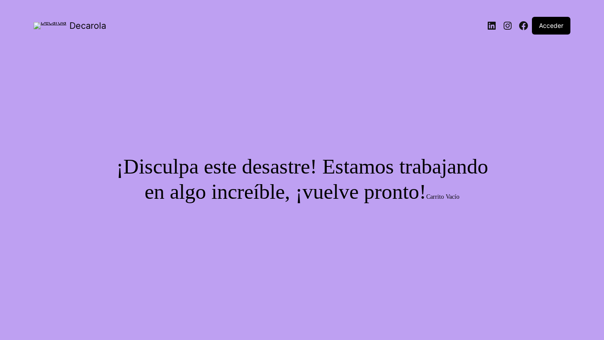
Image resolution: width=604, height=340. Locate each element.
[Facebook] (523, 25)
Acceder (551, 25)
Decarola (87, 25)
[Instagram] (507, 25)
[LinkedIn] (491, 25)
